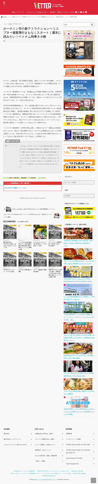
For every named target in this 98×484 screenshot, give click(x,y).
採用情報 (69, 433)
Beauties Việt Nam (77, 471)
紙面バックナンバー (18, 12)
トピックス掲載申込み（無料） (45, 439)
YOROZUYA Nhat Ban (48, 476)
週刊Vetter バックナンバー (12, 439)
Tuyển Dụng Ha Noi (72, 464)
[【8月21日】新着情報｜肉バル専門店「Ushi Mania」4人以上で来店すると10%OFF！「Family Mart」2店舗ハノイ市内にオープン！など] (78, 238)
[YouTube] (81, 12)
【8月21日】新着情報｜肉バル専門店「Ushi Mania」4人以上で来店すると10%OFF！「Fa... (78, 243)
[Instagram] (84, 12)
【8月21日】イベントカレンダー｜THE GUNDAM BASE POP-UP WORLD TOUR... (78, 280)
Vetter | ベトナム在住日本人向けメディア (45, 479)
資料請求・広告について (43, 450)
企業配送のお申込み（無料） (44, 433)
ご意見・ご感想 (40, 461)
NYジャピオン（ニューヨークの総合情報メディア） (26, 473)
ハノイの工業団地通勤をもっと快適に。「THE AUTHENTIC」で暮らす (79, 298)
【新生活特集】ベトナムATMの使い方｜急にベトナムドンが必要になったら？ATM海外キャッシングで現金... (79, 411)
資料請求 (52, 12)
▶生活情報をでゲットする (15, 188)
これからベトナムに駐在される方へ (37, 12)
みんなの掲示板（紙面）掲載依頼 (46, 455)
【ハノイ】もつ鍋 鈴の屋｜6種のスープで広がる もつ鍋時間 (79, 392)
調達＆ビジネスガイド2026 (65, 12)
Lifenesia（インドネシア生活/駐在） (25, 471)
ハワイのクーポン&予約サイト (52, 473)
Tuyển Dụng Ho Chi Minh (74, 458)
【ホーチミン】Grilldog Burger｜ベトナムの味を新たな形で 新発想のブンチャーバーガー (79, 262)
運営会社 (7, 433)
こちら (39, 178)
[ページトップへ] (93, 480)
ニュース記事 (8, 24)
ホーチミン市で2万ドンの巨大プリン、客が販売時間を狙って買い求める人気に (79, 374)
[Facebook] (76, 12)
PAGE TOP (94, 467)
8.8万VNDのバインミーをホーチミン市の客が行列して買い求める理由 (79, 357)
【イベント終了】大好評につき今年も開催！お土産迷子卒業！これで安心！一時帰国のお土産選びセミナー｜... (79, 337)
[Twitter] (79, 12)
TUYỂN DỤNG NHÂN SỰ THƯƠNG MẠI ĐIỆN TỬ (78, 451)
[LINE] (86, 12)
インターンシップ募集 (73, 439)
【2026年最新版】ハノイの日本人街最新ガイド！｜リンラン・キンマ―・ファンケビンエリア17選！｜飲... (79, 317)
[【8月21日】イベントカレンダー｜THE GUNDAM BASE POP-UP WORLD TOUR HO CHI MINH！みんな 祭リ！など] (78, 276)
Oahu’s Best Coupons (80, 473)
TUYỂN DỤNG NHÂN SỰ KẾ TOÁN (78, 444)
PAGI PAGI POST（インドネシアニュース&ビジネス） (54, 471)
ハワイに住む (67, 473)
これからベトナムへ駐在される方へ (15, 444)
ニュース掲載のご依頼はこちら (45, 444)
